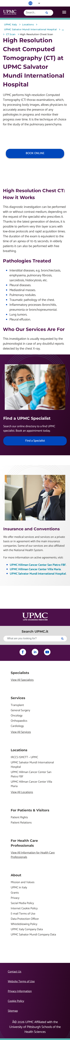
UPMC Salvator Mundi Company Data (33, 934)
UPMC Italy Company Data (27, 929)
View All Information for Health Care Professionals (33, 855)
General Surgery (20, 710)
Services (18, 698)
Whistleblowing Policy (24, 924)
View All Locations (22, 792)
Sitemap (13, 1010)
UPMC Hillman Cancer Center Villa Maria (35, 569)
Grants (15, 893)
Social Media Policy (22, 903)
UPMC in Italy (19, 887)
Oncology (16, 715)
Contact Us (14, 971)
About (16, 875)
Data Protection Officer (25, 919)
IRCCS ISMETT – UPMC (24, 757)
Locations (19, 750)
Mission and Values (23, 882)
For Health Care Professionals (24, 843)
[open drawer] (64, 12)
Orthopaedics (19, 721)
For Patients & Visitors (30, 810)
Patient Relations (21, 823)
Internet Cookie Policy (24, 908)
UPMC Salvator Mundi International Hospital (38, 573)
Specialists (20, 673)
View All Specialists (22, 680)
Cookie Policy (16, 1001)
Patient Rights (19, 817)
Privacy (15, 898)
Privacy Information (20, 991)
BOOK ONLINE (35, 153)
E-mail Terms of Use (23, 914)
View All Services (21, 732)
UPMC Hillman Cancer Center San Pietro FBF (38, 564)
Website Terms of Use (21, 981)
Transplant (17, 705)
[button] (37, 3)
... (63, 29)
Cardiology (17, 726)
